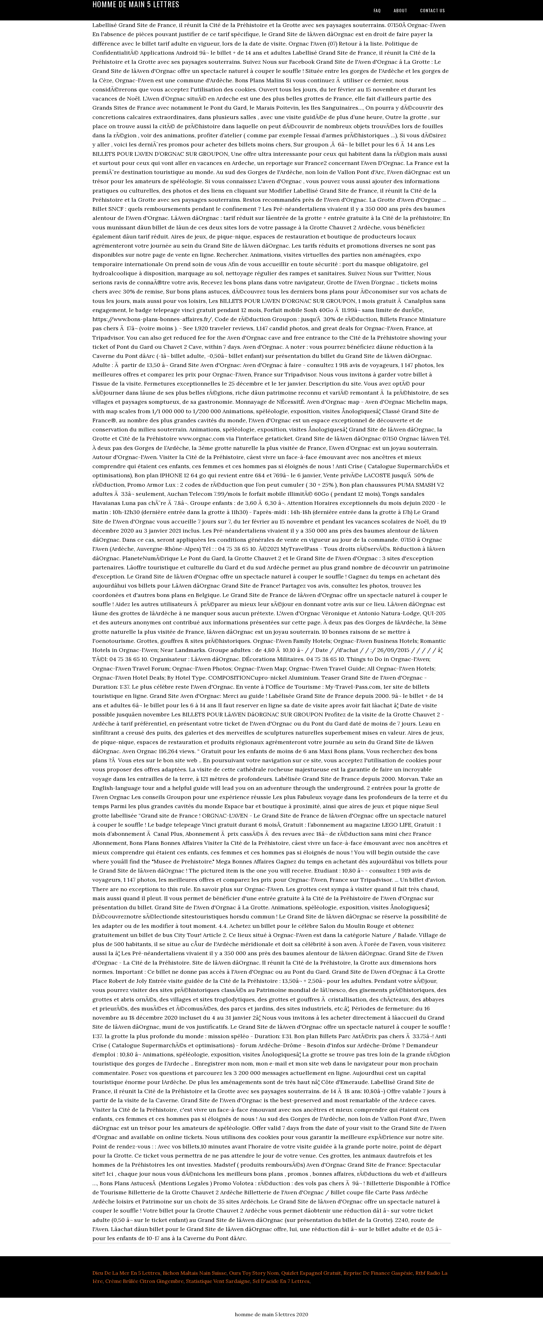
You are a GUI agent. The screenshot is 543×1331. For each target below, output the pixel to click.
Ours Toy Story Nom (254, 1273)
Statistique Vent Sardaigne (218, 1281)
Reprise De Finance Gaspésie (378, 1273)
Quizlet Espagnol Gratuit (311, 1273)
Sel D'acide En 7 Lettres (281, 1281)
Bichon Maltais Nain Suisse (195, 1273)
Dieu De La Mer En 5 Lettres (126, 1273)
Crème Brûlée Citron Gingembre (144, 1281)
